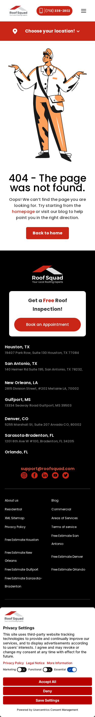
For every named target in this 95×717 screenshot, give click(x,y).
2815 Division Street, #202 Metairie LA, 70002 (42, 388)
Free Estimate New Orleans (18, 556)
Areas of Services (64, 518)
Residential (13, 509)
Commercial (61, 509)
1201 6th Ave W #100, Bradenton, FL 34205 (39, 441)
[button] (84, 11)
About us (11, 500)
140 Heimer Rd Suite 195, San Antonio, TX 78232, (44, 369)
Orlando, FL (16, 452)
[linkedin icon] (45, 475)
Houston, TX (17, 347)
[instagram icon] (24, 475)
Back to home (47, 233)
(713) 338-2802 (57, 11)
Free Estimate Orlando (68, 569)
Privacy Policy (15, 527)
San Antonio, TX (21, 363)
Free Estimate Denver (67, 556)
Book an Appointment (47, 324)
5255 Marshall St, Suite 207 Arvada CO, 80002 (43, 424)
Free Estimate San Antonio (65, 540)
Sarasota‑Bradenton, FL (29, 435)
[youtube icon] (55, 475)
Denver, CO (16, 419)
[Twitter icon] (65, 475)
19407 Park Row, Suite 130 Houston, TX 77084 (42, 352)
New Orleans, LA (21, 383)
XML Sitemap (14, 518)
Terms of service (64, 527)
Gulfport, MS (18, 399)
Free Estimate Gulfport (21, 569)
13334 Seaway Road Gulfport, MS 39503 (38, 405)
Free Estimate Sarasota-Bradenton (23, 582)
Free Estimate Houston (22, 540)
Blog (55, 500)
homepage (23, 211)
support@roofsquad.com (47, 469)
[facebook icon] (34, 475)
